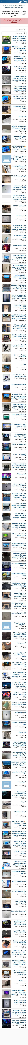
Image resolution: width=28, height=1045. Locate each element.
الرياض (5, 5)
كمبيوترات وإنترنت (19, 7)
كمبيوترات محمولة (9, 7)
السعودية (18, 5)
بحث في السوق (19, 33)
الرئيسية (23, 5)
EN (1, 1)
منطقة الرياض (11, 5)
